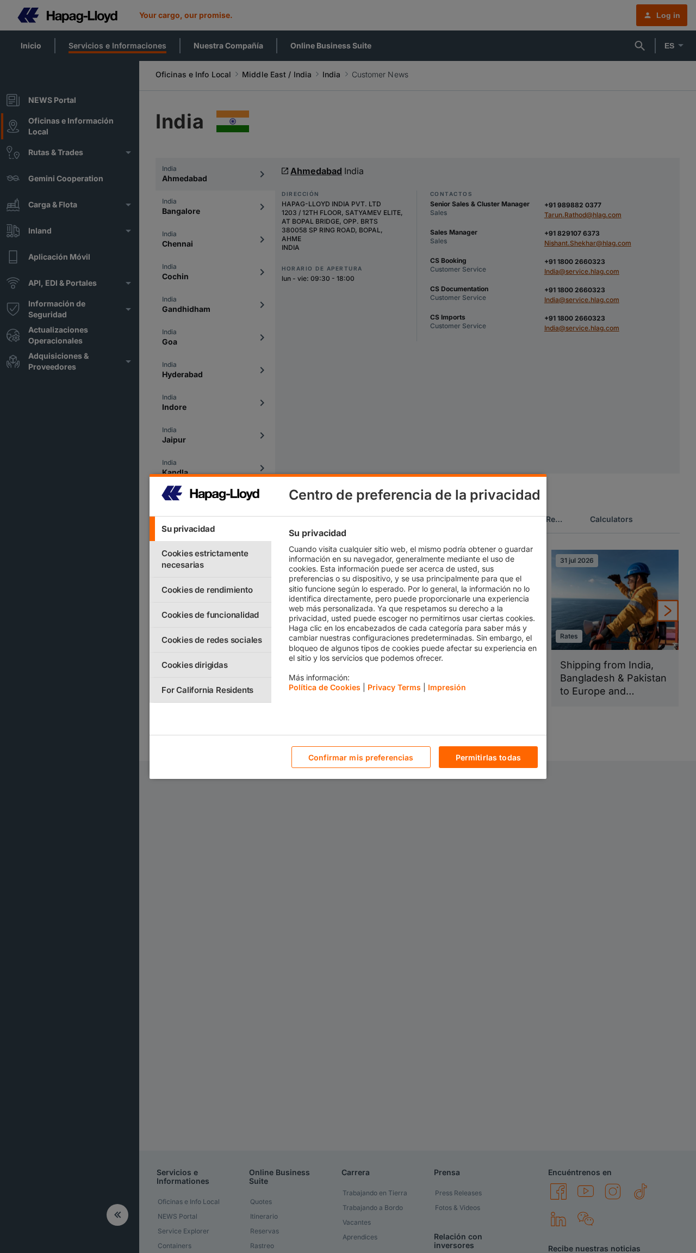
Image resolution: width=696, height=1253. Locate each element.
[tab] (210, 529)
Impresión (447, 687)
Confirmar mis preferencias (361, 757)
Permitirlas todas (488, 757)
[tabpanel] (413, 612)
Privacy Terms (394, 687)
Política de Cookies (325, 687)
